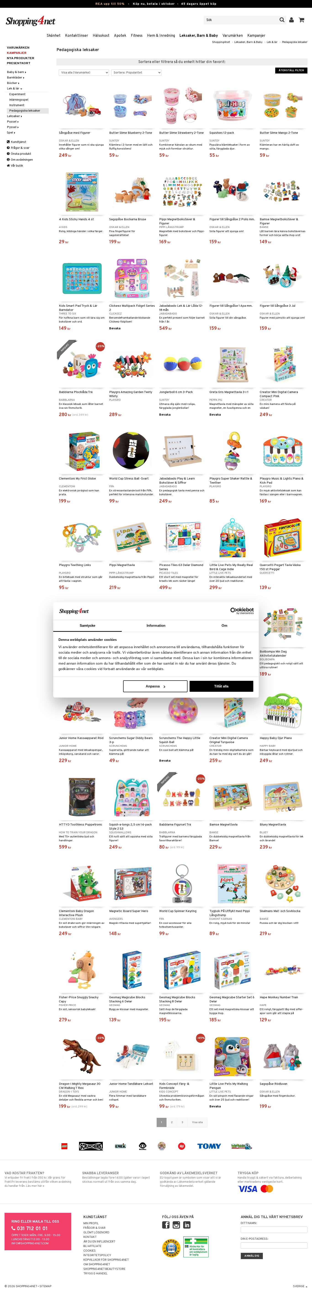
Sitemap (45, 1286)
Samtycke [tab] (87, 625)
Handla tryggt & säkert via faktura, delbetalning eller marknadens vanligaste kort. (270, 1177)
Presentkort (18, 63)
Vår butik (16, 166)
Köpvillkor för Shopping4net (106, 1260)
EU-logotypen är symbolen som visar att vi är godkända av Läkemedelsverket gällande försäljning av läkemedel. (190, 1179)
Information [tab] (156, 625)
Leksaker (14, 116)
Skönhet (54, 36)
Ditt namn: (249, 1223)
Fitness (137, 36)
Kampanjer (256, 36)
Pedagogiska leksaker (294, 42)
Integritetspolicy (97, 1255)
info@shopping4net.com (30, 1243)
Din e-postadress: (254, 1239)
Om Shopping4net (96, 1264)
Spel (10, 133)
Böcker (12, 83)
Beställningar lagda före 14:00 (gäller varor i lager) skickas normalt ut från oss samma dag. (116, 1177)
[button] (301, 20)
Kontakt (90, 1237)
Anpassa (153, 686)
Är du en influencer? (99, 1242)
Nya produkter (20, 58)
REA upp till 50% (109, 4)
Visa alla (197, 1122)
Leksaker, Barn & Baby (199, 36)
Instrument (16, 105)
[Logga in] (291, 20)
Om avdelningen (21, 160)
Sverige (299, 1286)
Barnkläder (15, 78)
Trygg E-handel (95, 1274)
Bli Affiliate (92, 1246)
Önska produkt (20, 154)
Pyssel (12, 127)
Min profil (91, 1223)
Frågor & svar (19, 148)
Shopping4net (221, 42)
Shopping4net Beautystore (104, 1269)
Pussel (12, 122)
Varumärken (232, 36)
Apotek (120, 36)
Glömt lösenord (96, 1232)
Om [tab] (224, 625)
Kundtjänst (18, 142)
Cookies (89, 1251)
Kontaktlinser (76, 36)
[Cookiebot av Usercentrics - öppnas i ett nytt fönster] (234, 611)
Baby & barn (16, 72)
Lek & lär (272, 42)
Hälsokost (101, 36)
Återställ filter (291, 70)
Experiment (17, 94)
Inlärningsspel (18, 100)
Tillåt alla (221, 686)
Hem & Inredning (161, 36)
